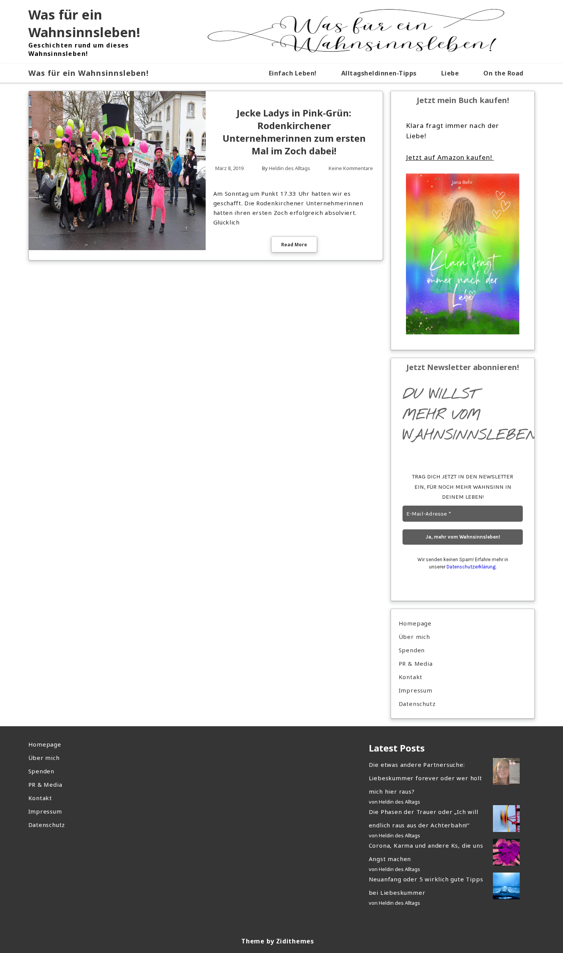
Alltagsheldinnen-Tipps (379, 73)
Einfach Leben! (293, 73)
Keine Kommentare (351, 168)
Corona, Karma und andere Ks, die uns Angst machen (426, 852)
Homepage (415, 623)
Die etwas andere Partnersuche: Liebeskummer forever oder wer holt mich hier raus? (425, 778)
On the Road (503, 73)
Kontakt (411, 677)
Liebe (450, 73)
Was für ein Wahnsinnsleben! (84, 23)
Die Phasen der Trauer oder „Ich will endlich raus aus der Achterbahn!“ (423, 818)
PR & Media (416, 663)
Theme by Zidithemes (277, 941)
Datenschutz (417, 703)
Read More (294, 244)
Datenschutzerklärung (471, 567)
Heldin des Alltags (289, 168)
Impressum (415, 690)
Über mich (414, 636)
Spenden (412, 650)
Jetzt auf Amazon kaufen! (450, 157)
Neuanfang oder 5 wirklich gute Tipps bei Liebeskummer (426, 885)
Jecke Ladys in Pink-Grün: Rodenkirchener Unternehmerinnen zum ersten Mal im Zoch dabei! (294, 131)
